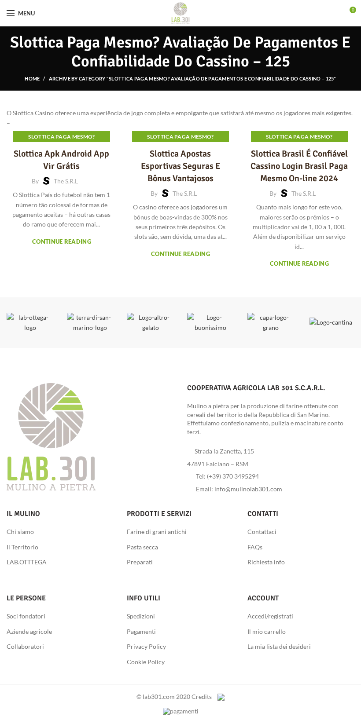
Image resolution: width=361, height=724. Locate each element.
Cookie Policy (146, 661)
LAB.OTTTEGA (27, 562)
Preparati (140, 562)
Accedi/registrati (270, 616)
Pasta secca (142, 547)
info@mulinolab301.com (248, 489)
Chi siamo (20, 531)
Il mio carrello (266, 631)
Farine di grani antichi (157, 531)
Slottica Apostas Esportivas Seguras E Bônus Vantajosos (180, 166)
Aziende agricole (29, 631)
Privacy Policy (146, 646)
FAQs (254, 547)
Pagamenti (141, 631)
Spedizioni (141, 616)
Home (32, 78)
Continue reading (61, 242)
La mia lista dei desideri (279, 646)
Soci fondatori (26, 616)
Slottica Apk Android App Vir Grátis (61, 160)
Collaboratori (25, 646)
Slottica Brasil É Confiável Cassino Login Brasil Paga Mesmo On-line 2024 (299, 166)
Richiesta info (266, 562)
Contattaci (261, 531)
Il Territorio (22, 547)
